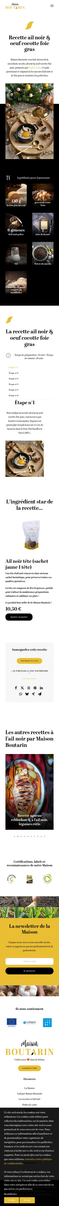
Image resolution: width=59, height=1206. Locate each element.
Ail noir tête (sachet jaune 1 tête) (26, 564)
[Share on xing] (33, 694)
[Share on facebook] (16, 688)
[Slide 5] (27, 836)
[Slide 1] (14, 836)
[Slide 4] (24, 836)
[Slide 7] (34, 836)
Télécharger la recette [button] (29, 661)
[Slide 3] (21, 836)
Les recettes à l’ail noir (29, 1099)
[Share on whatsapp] (21, 694)
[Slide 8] (37, 836)
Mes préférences (10, 1194)
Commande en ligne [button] (29, 1068)
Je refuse (11, 1200)
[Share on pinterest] (35, 688)
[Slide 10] (44, 836)
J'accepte (27, 1200)
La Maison (29, 1088)
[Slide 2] (18, 836)
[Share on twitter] (22, 688)
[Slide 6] (31, 836)
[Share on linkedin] (41, 688)
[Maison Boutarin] (15, 6)
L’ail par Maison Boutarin (29, 1094)
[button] (52, 6)
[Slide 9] (41, 836)
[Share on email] (40, 694)
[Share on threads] (29, 688)
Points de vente (29, 1105)
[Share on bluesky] (27, 694)
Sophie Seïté (35, 68)
